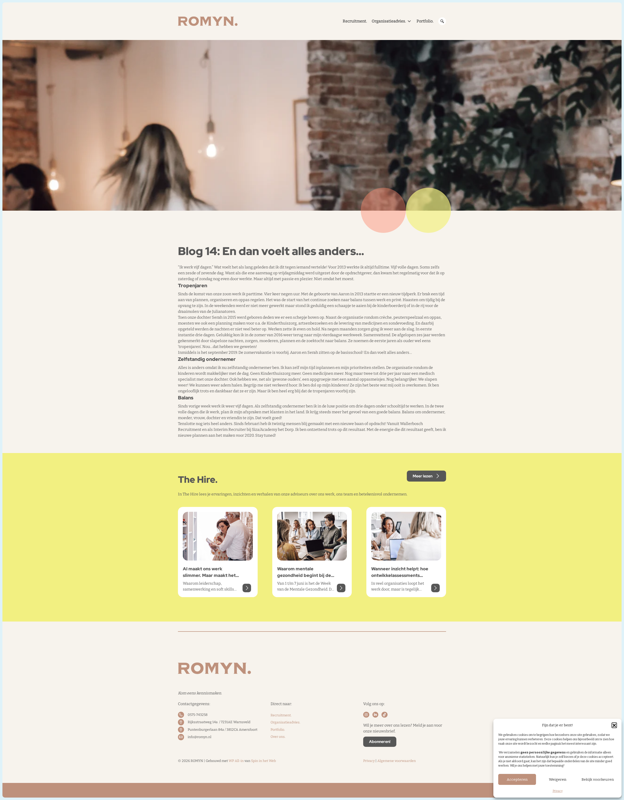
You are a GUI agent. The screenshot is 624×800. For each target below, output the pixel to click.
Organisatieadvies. (285, 722)
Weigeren (557, 779)
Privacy (558, 791)
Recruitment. (281, 715)
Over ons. (278, 737)
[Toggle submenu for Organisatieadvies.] (409, 21)
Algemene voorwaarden (396, 761)
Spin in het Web (263, 761)
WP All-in (236, 761)
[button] (614, 725)
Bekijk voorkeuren (598, 779)
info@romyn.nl (199, 737)
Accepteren (517, 779)
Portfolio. (278, 730)
